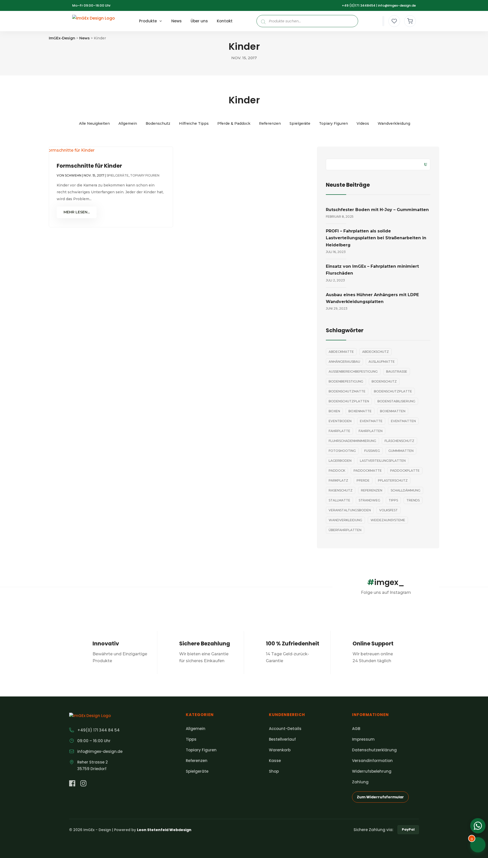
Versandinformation (372, 760)
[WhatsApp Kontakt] (477, 825)
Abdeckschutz (375, 352)
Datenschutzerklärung (374, 750)
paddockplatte (405, 470)
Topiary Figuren (333, 123)
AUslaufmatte (382, 361)
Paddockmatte (368, 470)
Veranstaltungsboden (350, 510)
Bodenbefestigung (346, 381)
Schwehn (73, 175)
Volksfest (388, 510)
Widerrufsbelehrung (371, 771)
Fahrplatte (339, 431)
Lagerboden (340, 461)
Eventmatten (403, 421)
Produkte (148, 21)
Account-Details (285, 728)
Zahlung (360, 782)
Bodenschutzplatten (349, 401)
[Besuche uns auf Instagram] (83, 784)
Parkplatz (338, 480)
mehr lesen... (77, 212)
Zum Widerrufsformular (380, 797)
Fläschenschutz (399, 441)
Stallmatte (339, 500)
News (176, 21)
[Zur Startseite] (93, 21)
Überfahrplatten (345, 530)
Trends (413, 500)
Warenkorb (280, 750)
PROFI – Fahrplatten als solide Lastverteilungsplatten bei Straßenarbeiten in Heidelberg (376, 238)
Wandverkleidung (394, 123)
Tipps (393, 500)
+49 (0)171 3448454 (358, 5)
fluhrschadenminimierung (352, 441)
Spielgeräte (299, 123)
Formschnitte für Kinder (89, 165)
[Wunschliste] (394, 21)
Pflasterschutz (393, 480)
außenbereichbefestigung (353, 371)
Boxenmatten (392, 411)
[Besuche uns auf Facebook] (72, 784)
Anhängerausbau (344, 361)
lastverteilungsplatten (383, 461)
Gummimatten (401, 451)
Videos (363, 123)
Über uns (199, 21)
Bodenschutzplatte (393, 391)
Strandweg (369, 500)
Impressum (363, 739)
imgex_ (385, 582)
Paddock (337, 470)
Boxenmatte (360, 411)
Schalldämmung (405, 490)
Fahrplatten (371, 431)
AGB (356, 728)
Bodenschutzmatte (347, 391)
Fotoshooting (342, 451)
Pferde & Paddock (233, 123)
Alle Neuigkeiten (94, 123)
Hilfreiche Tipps (194, 123)
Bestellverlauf (282, 739)
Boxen (334, 411)
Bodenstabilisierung (396, 401)
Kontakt (225, 21)
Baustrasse (396, 371)
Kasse (275, 760)
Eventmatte (371, 421)
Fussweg (372, 451)
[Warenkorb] (410, 21)
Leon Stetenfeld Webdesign (164, 829)
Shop (274, 771)
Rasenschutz (341, 490)
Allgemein (127, 123)
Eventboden (340, 421)
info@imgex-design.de (397, 5)
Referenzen (270, 123)
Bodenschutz (158, 123)
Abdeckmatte (341, 352)
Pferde (363, 480)
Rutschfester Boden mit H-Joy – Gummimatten (377, 209)
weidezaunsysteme (388, 520)
